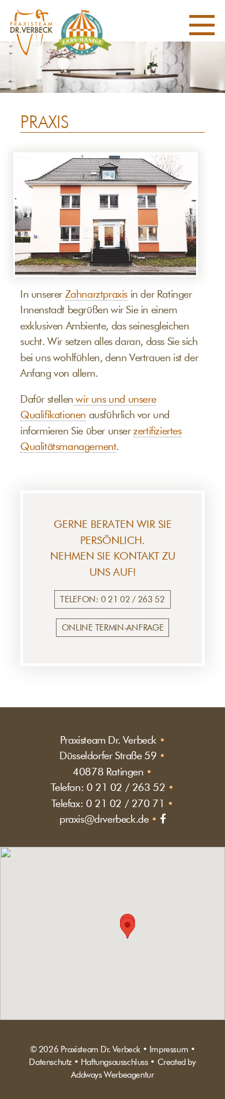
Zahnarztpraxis (96, 294)
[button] (202, 27)
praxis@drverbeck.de (103, 819)
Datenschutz (50, 1061)
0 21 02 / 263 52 (126, 787)
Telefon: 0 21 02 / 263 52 (112, 599)
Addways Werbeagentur (112, 1074)
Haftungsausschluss (114, 1061)
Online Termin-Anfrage (113, 627)
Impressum (168, 1049)
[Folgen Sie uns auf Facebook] (163, 819)
